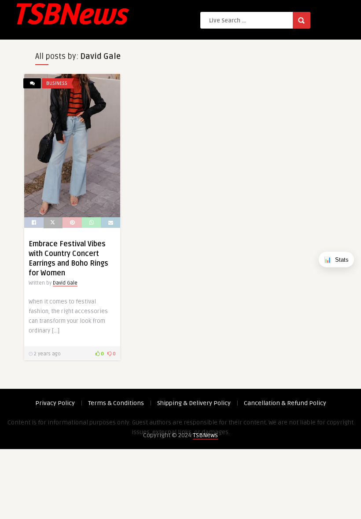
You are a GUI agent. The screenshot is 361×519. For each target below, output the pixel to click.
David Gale (65, 283)
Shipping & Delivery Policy (194, 403)
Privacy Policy (55, 403)
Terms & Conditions (116, 403)
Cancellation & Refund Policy (285, 403)
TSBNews (205, 435)
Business (56, 83)
